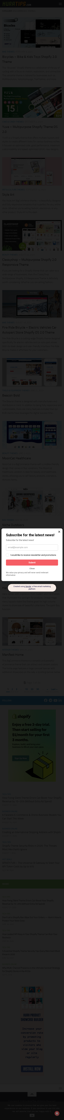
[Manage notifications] (57, 1113)
